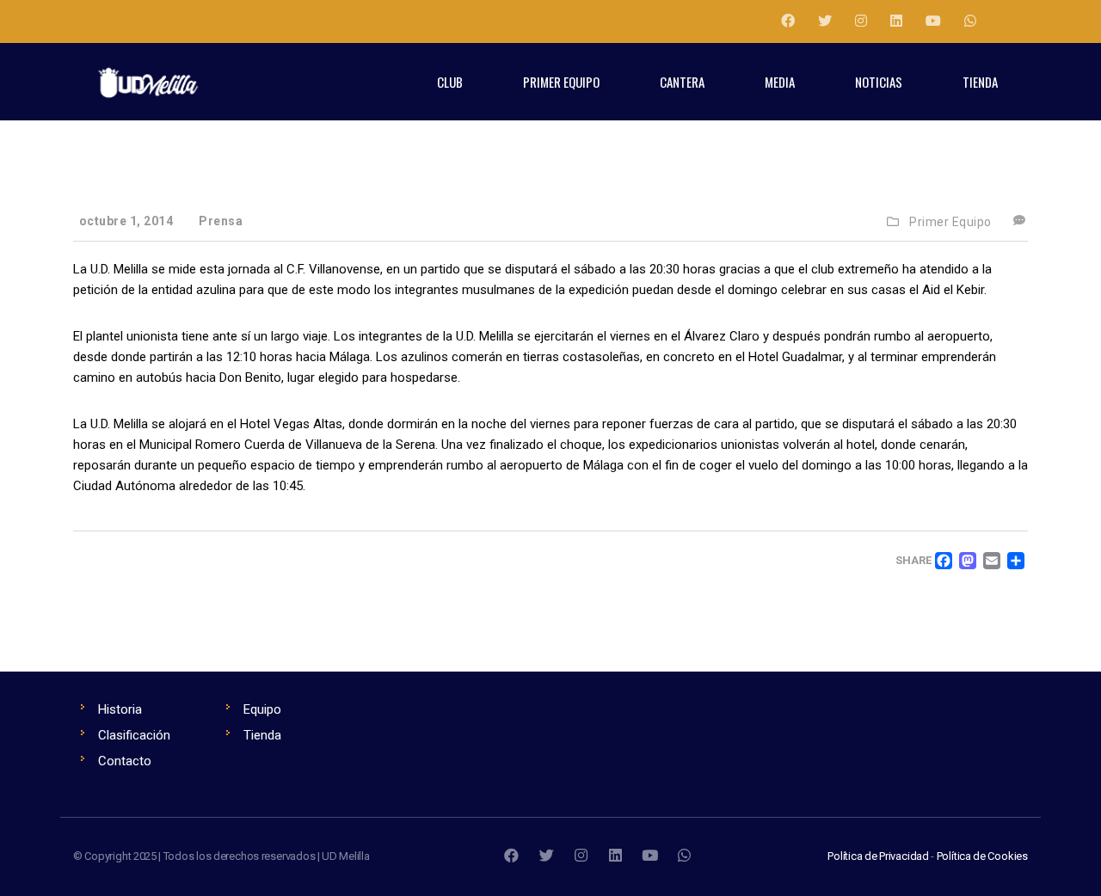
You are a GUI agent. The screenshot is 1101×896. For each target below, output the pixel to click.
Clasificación (134, 735)
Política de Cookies (982, 856)
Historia (120, 709)
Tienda (262, 735)
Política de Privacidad (878, 856)
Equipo (262, 709)
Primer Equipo (950, 222)
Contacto (124, 761)
